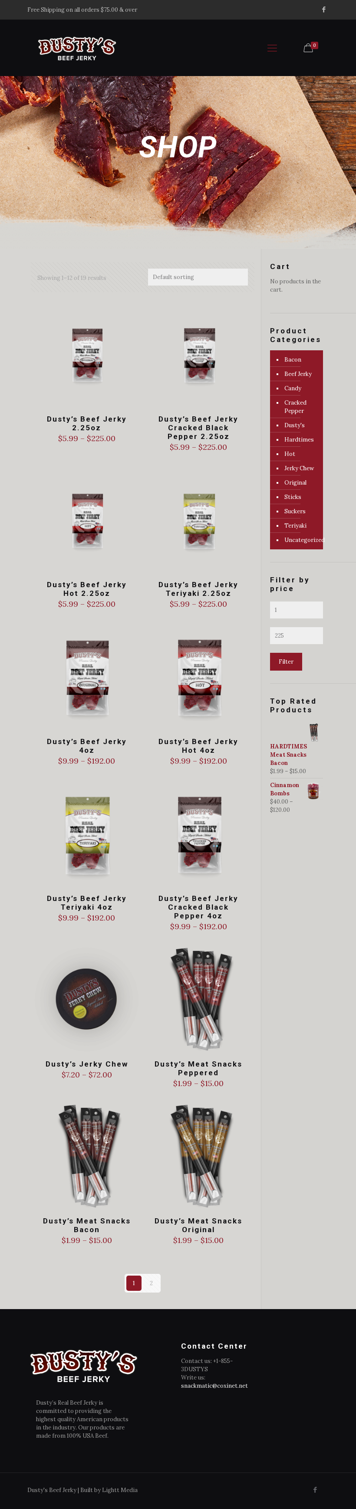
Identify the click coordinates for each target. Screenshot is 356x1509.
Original (295, 482)
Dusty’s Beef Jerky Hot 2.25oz (87, 589)
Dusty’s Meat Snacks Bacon (87, 1225)
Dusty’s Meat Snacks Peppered (198, 1068)
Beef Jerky (298, 374)
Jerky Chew (299, 468)
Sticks (292, 497)
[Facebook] (324, 9)
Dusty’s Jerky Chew (87, 1064)
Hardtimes (299, 439)
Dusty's (294, 425)
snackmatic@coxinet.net (214, 1385)
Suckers (295, 511)
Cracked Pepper (295, 407)
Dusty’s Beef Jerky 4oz (87, 745)
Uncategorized (301, 540)
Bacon (292, 359)
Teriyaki (295, 525)
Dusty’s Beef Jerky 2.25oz (87, 423)
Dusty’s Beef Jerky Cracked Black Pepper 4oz (198, 907)
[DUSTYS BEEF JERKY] (77, 48)
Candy (292, 388)
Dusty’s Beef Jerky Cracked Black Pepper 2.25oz (198, 428)
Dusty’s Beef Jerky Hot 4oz (198, 745)
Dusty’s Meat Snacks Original (198, 1225)
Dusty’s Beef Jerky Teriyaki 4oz (87, 902)
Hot (289, 454)
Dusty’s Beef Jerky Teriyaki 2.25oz (198, 589)
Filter (286, 661)
